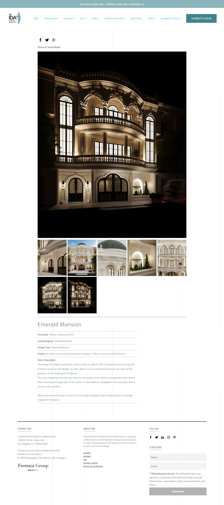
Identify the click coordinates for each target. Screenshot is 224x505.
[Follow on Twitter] (158, 437)
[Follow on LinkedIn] (164, 437)
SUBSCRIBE (155, 447)
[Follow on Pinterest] (176, 437)
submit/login (201, 18)
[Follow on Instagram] (170, 437)
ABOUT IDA (89, 429)
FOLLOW (153, 429)
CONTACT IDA (24, 429)
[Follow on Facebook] (152, 437)
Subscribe (178, 491)
